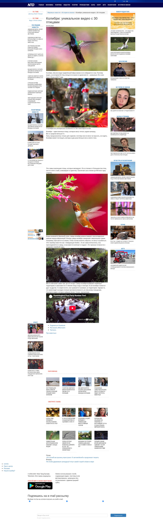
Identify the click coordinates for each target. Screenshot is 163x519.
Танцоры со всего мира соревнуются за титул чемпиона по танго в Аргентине (122, 218)
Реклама (7, 468)
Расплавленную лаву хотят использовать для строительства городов (123, 154)
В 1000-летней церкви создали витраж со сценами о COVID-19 (68, 420)
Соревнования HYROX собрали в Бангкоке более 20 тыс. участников (35, 354)
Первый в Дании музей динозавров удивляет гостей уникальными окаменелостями (100, 445)
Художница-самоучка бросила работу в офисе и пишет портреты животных (100, 391)
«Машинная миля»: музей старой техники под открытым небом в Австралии (35, 32)
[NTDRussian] (28, 303)
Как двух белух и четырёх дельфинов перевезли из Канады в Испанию (35, 71)
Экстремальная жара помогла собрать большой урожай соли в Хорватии (51, 391)
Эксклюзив (123, 61)
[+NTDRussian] (28, 311)
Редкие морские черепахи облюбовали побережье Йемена (35, 92)
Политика (58, 5)
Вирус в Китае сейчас (35, 20)
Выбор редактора (122, 12)
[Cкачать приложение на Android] (40, 488)
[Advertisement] (77, 153)
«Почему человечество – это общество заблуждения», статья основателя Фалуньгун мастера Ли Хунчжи (122, 32)
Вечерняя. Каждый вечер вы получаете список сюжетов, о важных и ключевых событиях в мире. (45, 503)
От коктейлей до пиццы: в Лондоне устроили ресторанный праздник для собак (35, 163)
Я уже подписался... (44, 518)
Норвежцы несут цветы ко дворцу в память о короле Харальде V (35, 55)
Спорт (99, 5)
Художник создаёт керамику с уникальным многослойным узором (84, 422)
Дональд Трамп (33, 14)
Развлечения (112, 5)
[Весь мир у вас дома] (28, 306)
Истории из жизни (124, 5)
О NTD (6, 464)
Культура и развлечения (123, 160)
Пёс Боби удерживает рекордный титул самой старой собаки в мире (70, 462)
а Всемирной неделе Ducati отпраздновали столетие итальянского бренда (122, 267)
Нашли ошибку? (9, 471)
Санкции (40, 14)
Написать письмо (61, 484)
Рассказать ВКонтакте (57, 328)
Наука (93, 5)
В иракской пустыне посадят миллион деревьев (34, 144)
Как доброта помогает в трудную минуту (123, 110)
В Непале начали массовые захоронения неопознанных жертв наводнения (35, 63)
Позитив (75, 5)
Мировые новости (54, 12)
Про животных (51, 333)
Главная (41, 5)
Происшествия (84, 5)
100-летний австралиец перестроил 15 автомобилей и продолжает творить (72, 457)
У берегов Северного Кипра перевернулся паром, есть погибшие (35, 77)
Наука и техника (123, 116)
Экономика (49, 5)
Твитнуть (53, 330)
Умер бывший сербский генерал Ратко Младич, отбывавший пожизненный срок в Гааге (35, 101)
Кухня (123, 225)
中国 (127, 1)
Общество (66, 5)
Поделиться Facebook (57, 325)
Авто (104, 5)
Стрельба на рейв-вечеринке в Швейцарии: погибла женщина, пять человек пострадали (35, 85)
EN (124, 1)
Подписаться (118, 515)
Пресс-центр (8, 466)
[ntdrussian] (28, 314)
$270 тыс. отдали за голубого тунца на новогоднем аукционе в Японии (122, 242)
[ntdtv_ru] (28, 317)
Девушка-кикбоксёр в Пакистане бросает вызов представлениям (35, 336)
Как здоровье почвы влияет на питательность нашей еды (120, 133)
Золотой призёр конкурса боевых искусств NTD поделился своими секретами (120, 54)
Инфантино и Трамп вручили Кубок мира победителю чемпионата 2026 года (35, 373)
